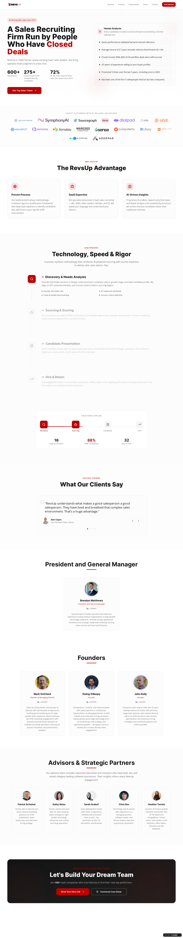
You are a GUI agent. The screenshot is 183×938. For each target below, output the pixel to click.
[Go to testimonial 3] (91, 528)
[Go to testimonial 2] (89, 528)
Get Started (169, 4)
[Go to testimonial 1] (87, 528)
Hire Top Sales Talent (22, 90)
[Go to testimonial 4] (93, 528)
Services (110, 4)
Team (145, 4)
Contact (155, 4)
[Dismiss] (180, 935)
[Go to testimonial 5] (95, 528)
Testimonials (134, 4)
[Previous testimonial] (132, 520)
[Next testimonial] (138, 520)
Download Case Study (111, 891)
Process (121, 4)
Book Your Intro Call (70, 891)
